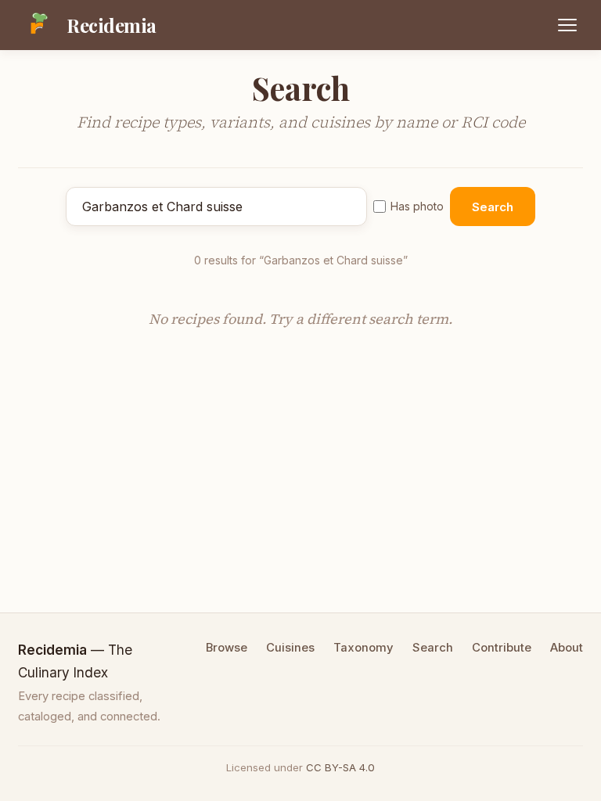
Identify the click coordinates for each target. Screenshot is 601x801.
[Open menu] (567, 25)
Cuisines (290, 648)
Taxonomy (363, 648)
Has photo (417, 206)
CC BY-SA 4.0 (340, 767)
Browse (226, 648)
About (566, 648)
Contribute (501, 648)
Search (492, 206)
